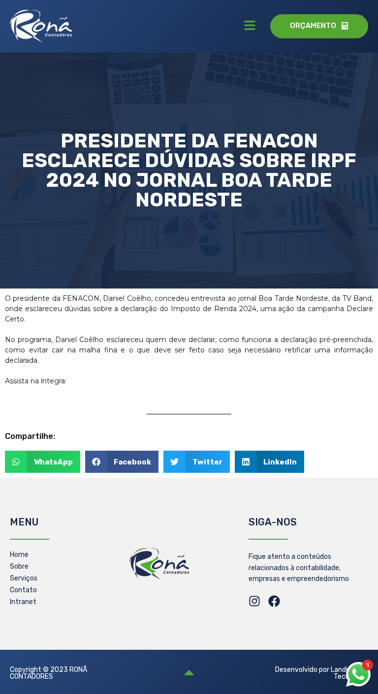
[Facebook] (274, 601)
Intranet (23, 602)
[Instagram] (254, 601)
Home (19, 554)
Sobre (19, 566)
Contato (23, 590)
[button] (249, 26)
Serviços (23, 578)
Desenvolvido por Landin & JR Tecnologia (321, 673)
